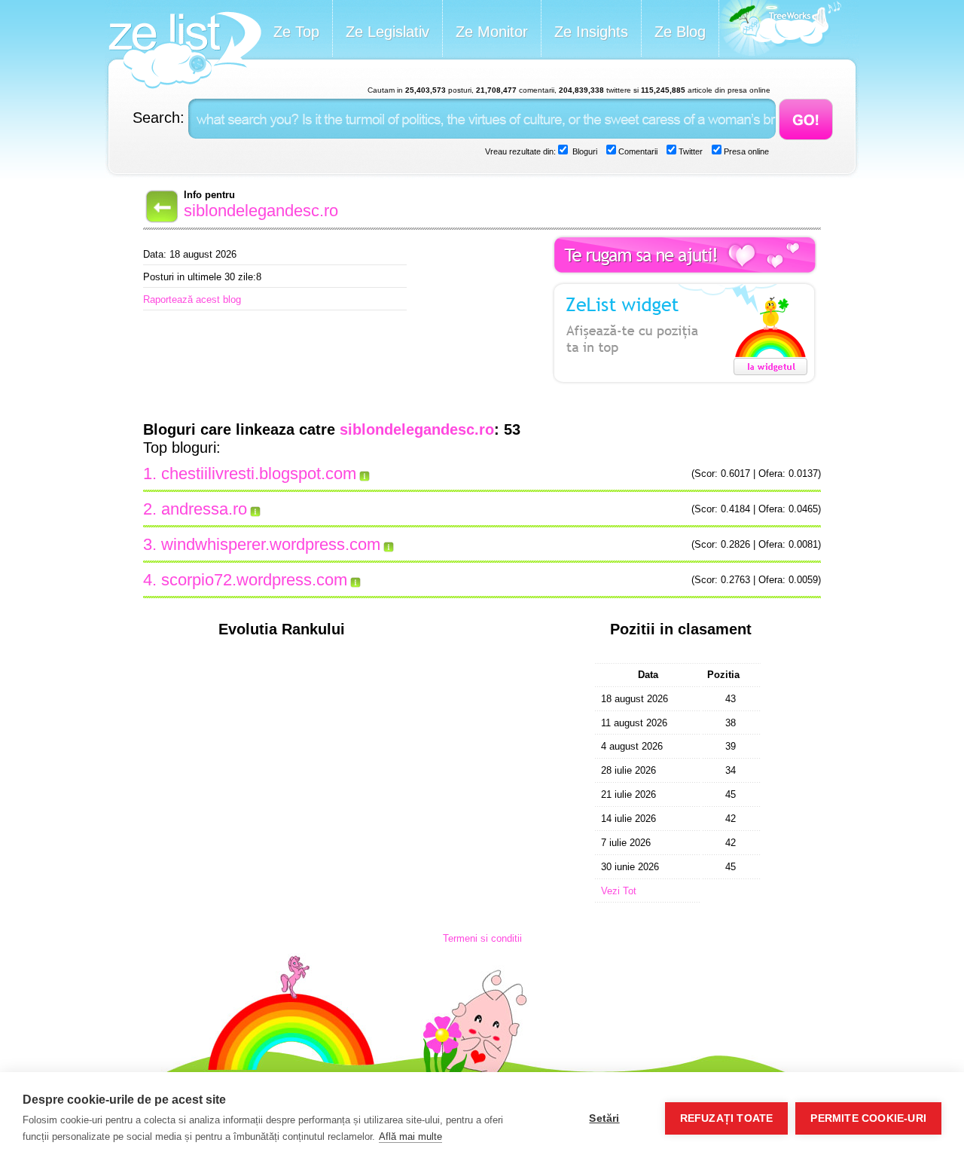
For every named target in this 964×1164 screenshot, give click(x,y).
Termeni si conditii (482, 938)
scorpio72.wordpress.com (254, 579)
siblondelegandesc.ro (261, 210)
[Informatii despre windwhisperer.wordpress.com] (389, 544)
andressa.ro (204, 509)
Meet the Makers (780, 30)
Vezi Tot (618, 891)
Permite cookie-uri (868, 1118)
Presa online (745, 151)
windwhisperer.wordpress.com (270, 544)
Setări (604, 1118)
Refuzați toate (726, 1118)
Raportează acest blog (192, 299)
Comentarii (636, 151)
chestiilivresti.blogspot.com (258, 473)
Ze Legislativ (387, 31)
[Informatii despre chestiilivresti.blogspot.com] (365, 474)
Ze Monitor (492, 31)
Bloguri (583, 151)
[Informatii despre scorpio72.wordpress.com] (356, 580)
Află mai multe (410, 1136)
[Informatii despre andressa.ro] (256, 509)
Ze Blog (680, 31)
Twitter (689, 151)
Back (160, 206)
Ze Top (296, 31)
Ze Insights (591, 31)
